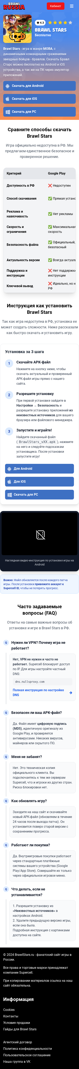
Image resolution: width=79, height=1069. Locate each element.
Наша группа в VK (16, 1062)
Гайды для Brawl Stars (19, 1029)
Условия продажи (16, 1023)
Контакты (10, 1016)
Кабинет (55, 6)
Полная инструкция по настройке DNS (38, 692)
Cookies (9, 1010)
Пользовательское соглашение (26, 1055)
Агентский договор (17, 1042)
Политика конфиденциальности (27, 1049)
